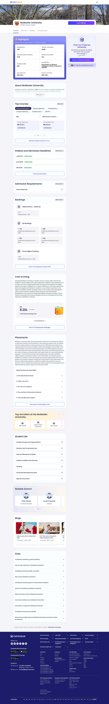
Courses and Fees (42, 30)
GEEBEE (57, 661)
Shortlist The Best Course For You (39, 141)
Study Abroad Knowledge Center (75, 663)
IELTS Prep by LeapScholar (90, 655)
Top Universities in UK (45, 668)
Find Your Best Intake (39, 174)
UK (41, 655)
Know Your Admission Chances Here (40, 267)
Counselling (72, 671)
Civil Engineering (53, 108)
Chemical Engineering (39, 108)
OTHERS (94, 699)
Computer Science (37, 111)
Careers (57, 655)
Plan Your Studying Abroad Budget (39, 327)
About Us (57, 654)
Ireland (42, 661)
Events (71, 666)
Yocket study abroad (60, 659)
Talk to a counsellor (74, 657)
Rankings (32, 30)
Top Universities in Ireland (46, 672)
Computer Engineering (22, 111)
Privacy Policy (43, 690)
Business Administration (23, 108)
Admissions (24, 30)
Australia (42, 659)
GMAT (85, 667)
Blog (70, 661)
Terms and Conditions (45, 691)
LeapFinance (87, 654)
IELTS (70, 670)
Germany (42, 662)
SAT (85, 662)
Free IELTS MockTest (74, 654)
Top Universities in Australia (46, 671)
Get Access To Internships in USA (40, 404)
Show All (47, 111)
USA (41, 654)
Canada (42, 657)
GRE (85, 665)
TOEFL (85, 661)
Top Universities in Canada (46, 669)
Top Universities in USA (45, 666)
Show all (59, 104)
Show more (59, 151)
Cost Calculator (73, 659)
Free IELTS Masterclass (75, 655)
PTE (85, 664)
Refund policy (43, 693)
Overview (16, 30)
